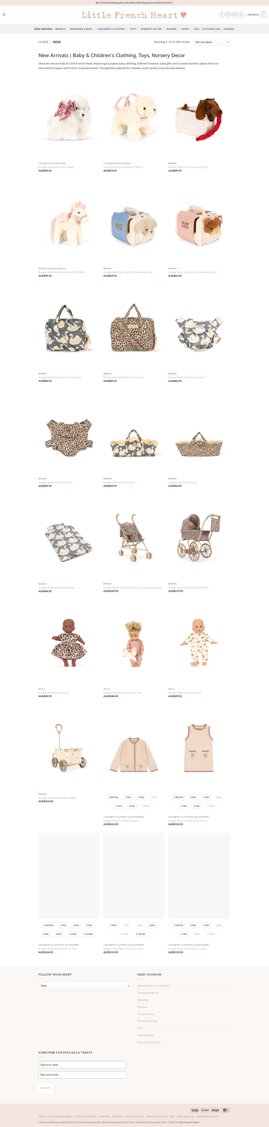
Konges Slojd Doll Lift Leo (182, 482)
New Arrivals (43, 28)
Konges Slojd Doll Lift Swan (118, 482)
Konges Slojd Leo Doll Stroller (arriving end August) (132, 587)
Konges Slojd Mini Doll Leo (53, 692)
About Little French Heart (153, 985)
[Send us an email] (235, 15)
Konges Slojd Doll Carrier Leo (55, 482)
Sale (196, 28)
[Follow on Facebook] (222, 15)
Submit (45, 1088)
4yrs (154, 797)
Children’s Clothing (111, 28)
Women (171, 28)
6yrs (131, 806)
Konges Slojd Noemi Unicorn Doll (122, 692)
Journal (229, 28)
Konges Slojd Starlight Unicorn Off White (61, 272)
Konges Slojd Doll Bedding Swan (56, 587)
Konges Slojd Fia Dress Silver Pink (57, 948)
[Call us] (241, 15)
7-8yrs (146, 806)
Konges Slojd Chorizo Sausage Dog (188, 167)
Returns (142, 1006)
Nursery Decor (151, 28)
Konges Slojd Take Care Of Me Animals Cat (192, 272)
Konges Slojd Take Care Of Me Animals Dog (127, 272)
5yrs (119, 806)
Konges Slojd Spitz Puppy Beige (56, 167)
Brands (60, 28)
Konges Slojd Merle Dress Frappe (187, 948)
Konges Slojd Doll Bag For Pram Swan (59, 377)
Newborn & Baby (81, 28)
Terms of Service (147, 1021)
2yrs (128, 797)
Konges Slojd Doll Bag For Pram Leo (123, 377)
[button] (256, 15)
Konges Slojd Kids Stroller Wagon (57, 797)
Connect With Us (148, 992)
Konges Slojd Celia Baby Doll (184, 692)
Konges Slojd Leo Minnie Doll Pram (188, 587)
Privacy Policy (146, 1014)
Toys (133, 28)
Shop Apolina (145, 1035)
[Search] (4, 14)
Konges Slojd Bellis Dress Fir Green (123, 948)
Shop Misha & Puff (148, 1042)
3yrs (141, 797)
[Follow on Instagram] (228, 15)
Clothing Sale (211, 28)
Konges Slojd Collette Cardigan (121, 820)
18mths (113, 797)
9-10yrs (88, 934)
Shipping (142, 999)
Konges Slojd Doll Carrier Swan (186, 377)
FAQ (140, 1028)
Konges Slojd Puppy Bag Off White (123, 167)
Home (185, 28)
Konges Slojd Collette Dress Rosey (187, 820)
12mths (178, 925)
